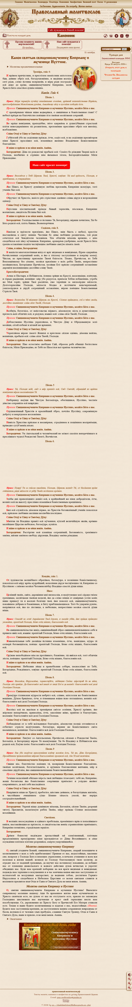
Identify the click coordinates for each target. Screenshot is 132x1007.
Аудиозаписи (58, 6)
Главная (19, 1)
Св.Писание (45, 6)
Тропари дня (116, 56)
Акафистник (76, 1)
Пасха (100, 1)
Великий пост (89, 1)
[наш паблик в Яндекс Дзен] (116, 35)
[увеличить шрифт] (129, 988)
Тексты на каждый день (18, 36)
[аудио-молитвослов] (106, 35)
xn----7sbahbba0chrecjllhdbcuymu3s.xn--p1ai (71, 1005)
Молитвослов (30, 1)
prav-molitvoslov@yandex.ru (69, 997)
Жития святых (85, 6)
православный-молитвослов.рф (66, 991)
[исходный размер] (129, 983)
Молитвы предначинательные (26, 66)
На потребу (71, 6)
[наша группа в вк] (111, 35)
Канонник (64, 1)
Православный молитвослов (66, 12)
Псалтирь (53, 1)
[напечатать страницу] (127, 35)
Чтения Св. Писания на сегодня (115, 76)
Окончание (16, 919)
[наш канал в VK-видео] (122, 35)
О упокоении (110, 1)
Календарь (43, 1)
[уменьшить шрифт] (129, 979)
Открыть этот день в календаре (116, 69)
